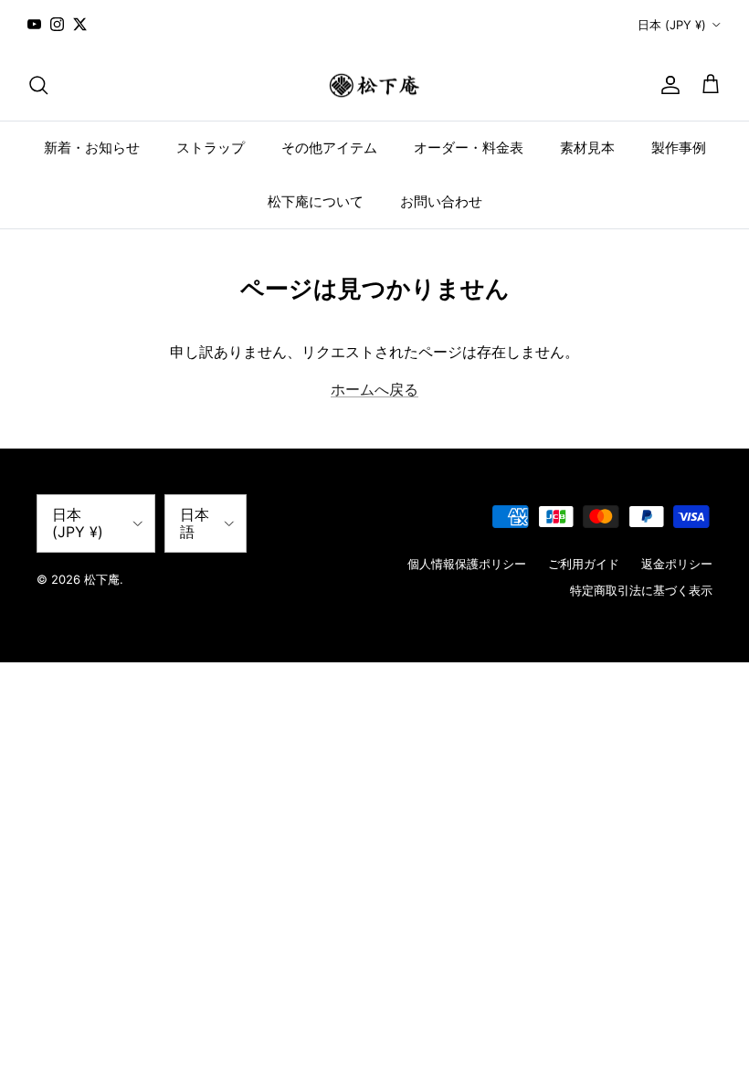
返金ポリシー (676, 563)
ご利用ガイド (583, 563)
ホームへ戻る (374, 389)
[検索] (38, 85)
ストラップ (210, 147)
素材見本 (587, 147)
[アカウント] (666, 85)
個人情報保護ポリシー (466, 563)
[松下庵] (374, 85)
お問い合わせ (441, 201)
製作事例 (678, 147)
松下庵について (316, 201)
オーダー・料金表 (468, 147)
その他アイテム (329, 147)
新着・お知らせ (92, 147)
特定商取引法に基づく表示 (641, 590)
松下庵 (102, 579)
